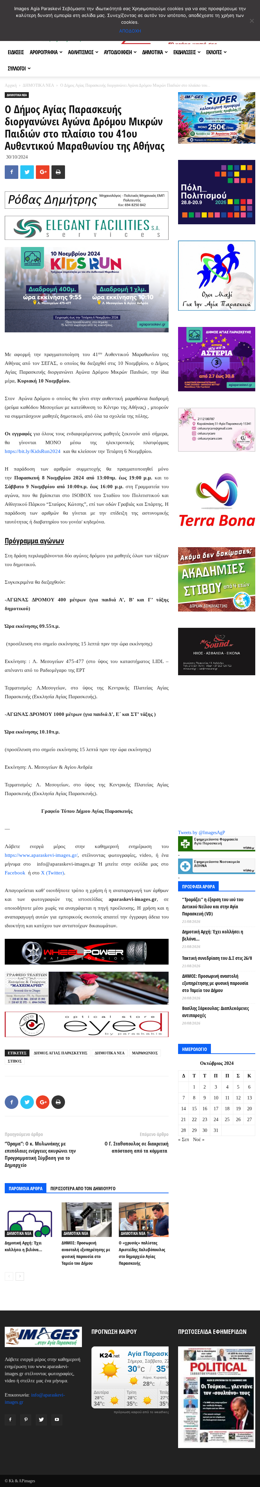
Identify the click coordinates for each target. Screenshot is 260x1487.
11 (227, 1097)
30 (204, 1130)
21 (183, 1119)
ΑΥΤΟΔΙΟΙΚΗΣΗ (118, 52)
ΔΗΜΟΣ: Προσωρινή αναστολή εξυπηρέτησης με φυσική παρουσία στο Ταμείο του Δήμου (215, 983)
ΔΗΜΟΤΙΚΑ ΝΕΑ (38, 85)
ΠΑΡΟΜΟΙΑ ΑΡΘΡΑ (25, 1188)
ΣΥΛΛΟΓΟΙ (17, 68)
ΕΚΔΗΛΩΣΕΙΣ (184, 52)
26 (238, 1119)
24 (216, 1119)
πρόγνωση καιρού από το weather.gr (142, 1412)
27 (249, 1119)
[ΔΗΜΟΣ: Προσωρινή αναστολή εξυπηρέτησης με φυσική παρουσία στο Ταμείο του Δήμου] (86, 1219)
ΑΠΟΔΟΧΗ (130, 31)
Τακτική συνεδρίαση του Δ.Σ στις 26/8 (217, 958)
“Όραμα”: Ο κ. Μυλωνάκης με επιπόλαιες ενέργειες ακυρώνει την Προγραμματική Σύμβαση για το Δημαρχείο (40, 1154)
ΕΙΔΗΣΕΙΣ (16, 52)
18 (227, 1108)
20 (249, 1108)
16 (204, 1108)
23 (204, 1119)
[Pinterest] (25, 1419)
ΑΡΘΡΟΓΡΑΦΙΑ (44, 52)
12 (238, 1097)
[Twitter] (41, 1419)
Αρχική (11, 85)
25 (227, 1119)
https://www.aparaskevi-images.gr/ (41, 855)
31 (216, 1130)
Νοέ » (198, 1139)
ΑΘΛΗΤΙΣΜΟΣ (80, 52)
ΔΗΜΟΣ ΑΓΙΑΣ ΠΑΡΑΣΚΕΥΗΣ (60, 1053)
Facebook (15, 872)
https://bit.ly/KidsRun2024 (33, 451)
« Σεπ (183, 1139)
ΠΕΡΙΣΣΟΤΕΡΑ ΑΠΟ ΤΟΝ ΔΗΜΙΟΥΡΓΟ (82, 1188)
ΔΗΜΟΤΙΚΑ (152, 52)
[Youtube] (56, 1419)
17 (216, 1108)
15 (194, 1108)
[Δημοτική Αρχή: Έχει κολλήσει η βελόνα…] (30, 1219)
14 (183, 1108)
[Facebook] (10, 1419)
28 (183, 1130)
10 (216, 1097)
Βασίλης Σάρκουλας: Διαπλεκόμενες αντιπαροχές (215, 1011)
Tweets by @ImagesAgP (201, 832)
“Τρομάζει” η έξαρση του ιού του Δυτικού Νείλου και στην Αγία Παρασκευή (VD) (212, 906)
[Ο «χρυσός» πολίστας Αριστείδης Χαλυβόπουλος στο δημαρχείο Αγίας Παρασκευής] (144, 1219)
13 (249, 1097)
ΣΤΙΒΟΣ (15, 1061)
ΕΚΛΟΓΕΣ (214, 52)
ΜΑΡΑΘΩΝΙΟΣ (145, 1053)
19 (238, 1108)
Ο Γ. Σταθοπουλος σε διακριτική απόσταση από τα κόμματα (137, 1147)
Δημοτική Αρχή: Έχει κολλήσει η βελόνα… (212, 935)
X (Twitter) (52, 872)
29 (194, 1130)
